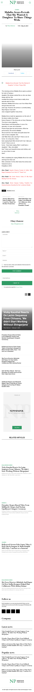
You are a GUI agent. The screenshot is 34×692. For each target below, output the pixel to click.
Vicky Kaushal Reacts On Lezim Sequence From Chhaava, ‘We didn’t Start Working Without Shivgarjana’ (16, 318)
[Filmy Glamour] (17, 214)
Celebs (17, 9)
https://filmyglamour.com (17, 224)
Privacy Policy (19, 287)
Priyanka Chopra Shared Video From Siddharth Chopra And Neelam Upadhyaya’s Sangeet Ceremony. (11, 337)
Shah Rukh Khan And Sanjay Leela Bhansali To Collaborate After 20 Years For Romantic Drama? (24, 202)
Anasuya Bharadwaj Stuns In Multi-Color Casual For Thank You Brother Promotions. (9, 201)
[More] (28, 73)
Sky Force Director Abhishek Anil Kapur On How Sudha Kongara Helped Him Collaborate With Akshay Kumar (11, 361)
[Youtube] (18, 611)
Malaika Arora (11, 190)
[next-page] (29, 294)
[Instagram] (8, 611)
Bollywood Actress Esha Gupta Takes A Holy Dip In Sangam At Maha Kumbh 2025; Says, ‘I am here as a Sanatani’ (11, 349)
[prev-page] (26, 294)
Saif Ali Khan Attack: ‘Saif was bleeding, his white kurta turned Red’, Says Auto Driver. (11, 372)
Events (4, 502)
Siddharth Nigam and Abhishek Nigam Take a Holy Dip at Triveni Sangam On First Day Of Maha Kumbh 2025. (12, 384)
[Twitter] (13, 611)
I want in (16, 283)
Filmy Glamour (11, 25)
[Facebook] (4, 611)
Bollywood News (7, 465)
